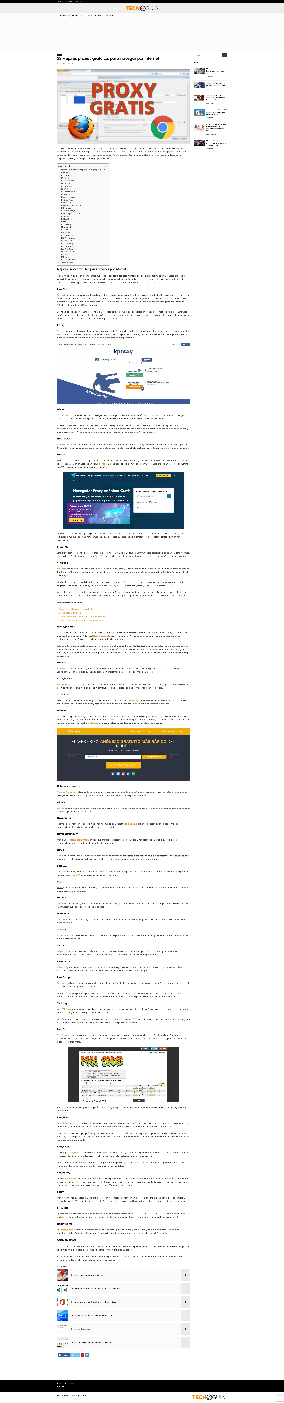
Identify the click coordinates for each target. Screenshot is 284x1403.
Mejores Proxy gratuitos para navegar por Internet (83, 170)
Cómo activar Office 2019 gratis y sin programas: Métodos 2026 (216, 112)
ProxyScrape (70, 238)
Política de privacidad (64, 2)
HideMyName (70, 260)
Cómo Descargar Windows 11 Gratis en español (82, 616)
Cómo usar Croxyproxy (70, 612)
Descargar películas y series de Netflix (77, 609)
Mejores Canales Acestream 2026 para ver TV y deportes (216, 143)
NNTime (68, 224)
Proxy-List (69, 257)
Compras (109, 15)
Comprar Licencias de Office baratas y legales (82, 620)
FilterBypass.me (70, 192)
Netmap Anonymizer (72, 205)
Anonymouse (69, 197)
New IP (67, 216)
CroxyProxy (68, 200)
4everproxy (70, 235)
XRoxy (66, 254)
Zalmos (68, 208)
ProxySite (67, 172)
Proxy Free (68, 186)
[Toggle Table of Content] (104, 166)
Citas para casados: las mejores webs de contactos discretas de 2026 (216, 127)
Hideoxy (67, 194)
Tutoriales (63, 15)
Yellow (67, 232)
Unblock (68, 230)
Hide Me (67, 183)
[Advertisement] (142, 34)
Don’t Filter (68, 227)
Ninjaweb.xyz (69, 211)
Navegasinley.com (72, 213)
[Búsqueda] (224, 55)
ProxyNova (69, 246)
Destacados (210, 77)
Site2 (66, 222)
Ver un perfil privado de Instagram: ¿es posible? (216, 84)
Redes (60, 55)
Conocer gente (211, 134)
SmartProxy (69, 251)
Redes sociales (94, 15)
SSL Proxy (68, 241)
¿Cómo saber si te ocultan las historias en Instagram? (215, 97)
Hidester (67, 202)
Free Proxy (69, 243)
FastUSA (76, 875)
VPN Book (67, 189)
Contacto (78, 2)
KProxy (66, 175)
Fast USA (68, 219)
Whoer (66, 178)
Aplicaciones (77, 15)
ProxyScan (69, 249)
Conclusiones (66, 262)
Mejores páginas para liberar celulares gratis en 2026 (216, 71)
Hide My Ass (69, 181)
